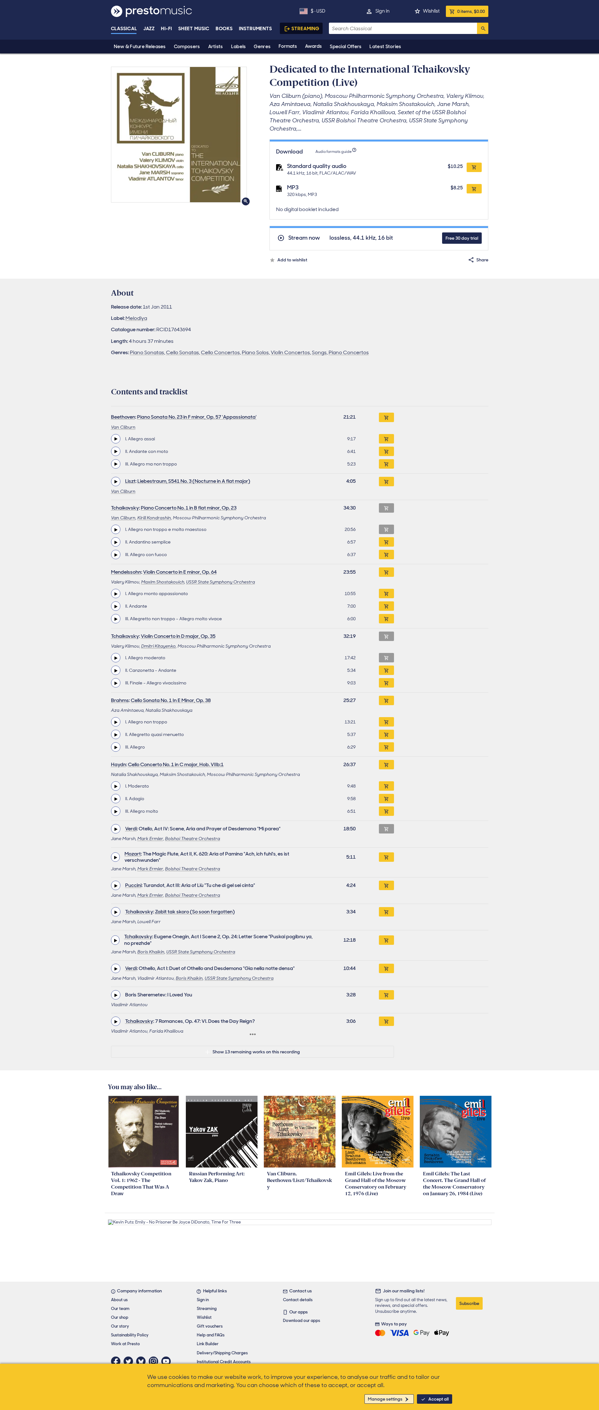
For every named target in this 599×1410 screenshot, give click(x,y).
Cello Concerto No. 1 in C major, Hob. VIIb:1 (176, 764)
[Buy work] (386, 417)
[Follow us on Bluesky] (142, 1361)
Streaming (305, 28)
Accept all (438, 1399)
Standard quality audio (317, 166)
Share (482, 260)
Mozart (133, 853)
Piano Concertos (349, 352)
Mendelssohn (126, 572)
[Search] (482, 28)
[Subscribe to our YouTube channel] (167, 1361)
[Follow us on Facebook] (117, 1361)
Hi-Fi (166, 28)
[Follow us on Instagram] (155, 1361)
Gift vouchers (210, 1326)
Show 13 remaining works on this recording (256, 1052)
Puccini (133, 885)
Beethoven (123, 417)
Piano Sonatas (147, 352)
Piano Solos (255, 352)
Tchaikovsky (125, 507)
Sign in (382, 11)
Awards (313, 46)
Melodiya (136, 318)
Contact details (298, 1299)
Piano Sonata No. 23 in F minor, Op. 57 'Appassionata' (197, 417)
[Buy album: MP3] (474, 188)
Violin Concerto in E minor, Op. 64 (180, 572)
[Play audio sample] (115, 438)
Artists (215, 46)
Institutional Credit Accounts (224, 1361)
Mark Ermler (150, 838)
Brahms (120, 700)
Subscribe (469, 1303)
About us (119, 1299)
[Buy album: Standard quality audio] (474, 167)
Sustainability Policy (129, 1335)
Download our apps (301, 1320)
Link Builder (208, 1343)
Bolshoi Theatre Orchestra (192, 838)
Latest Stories (385, 46)
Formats (288, 46)
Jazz (149, 28)
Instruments (255, 28)
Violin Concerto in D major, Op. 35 (178, 636)
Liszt (130, 481)
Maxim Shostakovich (162, 582)
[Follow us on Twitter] (130, 1361)
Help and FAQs (211, 1335)
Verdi (131, 828)
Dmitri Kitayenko (158, 646)
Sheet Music (193, 28)
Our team (120, 1308)
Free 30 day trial (462, 238)
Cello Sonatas (182, 352)
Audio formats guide (333, 151)
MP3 (293, 187)
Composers (187, 46)
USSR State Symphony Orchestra (220, 582)
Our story (120, 1326)
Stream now (304, 238)
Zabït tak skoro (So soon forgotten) (195, 911)
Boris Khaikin (150, 952)
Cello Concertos (220, 352)
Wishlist (431, 11)
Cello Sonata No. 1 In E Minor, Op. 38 (171, 700)
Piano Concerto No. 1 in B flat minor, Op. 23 (188, 507)
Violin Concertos (290, 352)
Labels (238, 46)
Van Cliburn (123, 427)
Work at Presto (125, 1343)
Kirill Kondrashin (154, 518)
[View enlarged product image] (179, 135)
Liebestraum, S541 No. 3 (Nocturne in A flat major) (193, 481)
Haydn (118, 764)
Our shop (119, 1317)
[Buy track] (386, 438)
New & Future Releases (140, 46)
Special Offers (345, 46)
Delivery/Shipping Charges (222, 1353)
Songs (319, 352)
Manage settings (385, 1399)
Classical (124, 28)
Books (224, 28)
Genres (262, 46)
